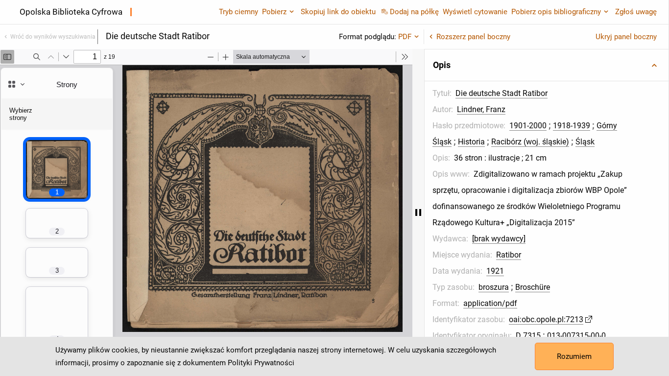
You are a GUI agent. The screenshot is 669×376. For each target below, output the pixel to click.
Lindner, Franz (481, 109)
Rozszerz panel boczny (473, 36)
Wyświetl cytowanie (475, 11)
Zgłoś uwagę (636, 11)
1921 (495, 271)
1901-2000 (528, 125)
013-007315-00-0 (576, 335)
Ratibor (508, 254)
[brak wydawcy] (499, 238)
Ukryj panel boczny (626, 36)
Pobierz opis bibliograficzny (556, 11)
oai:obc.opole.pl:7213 (546, 319)
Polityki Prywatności (261, 362)
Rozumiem (574, 356)
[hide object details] (418, 212)
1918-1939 (571, 125)
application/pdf (490, 303)
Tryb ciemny (238, 11)
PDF (404, 36)
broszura (493, 287)
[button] (547, 65)
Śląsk (585, 141)
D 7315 (528, 335)
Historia (471, 141)
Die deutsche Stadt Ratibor (501, 93)
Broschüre (532, 287)
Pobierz (274, 11)
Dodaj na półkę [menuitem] (414, 11)
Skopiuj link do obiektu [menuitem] (338, 11)
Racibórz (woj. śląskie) (530, 141)
